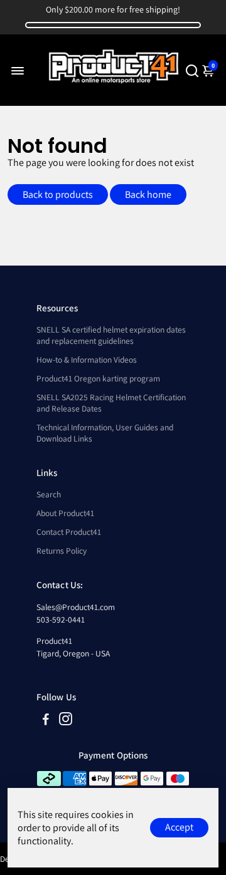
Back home (148, 194)
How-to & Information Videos (86, 359)
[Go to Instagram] (65, 721)
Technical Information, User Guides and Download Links (104, 433)
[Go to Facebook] (46, 721)
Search (48, 494)
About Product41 (65, 513)
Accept (179, 827)
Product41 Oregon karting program (98, 378)
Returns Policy (61, 550)
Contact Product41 (68, 531)
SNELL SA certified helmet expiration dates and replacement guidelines (111, 335)
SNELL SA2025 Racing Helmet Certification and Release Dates (111, 402)
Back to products (58, 194)
